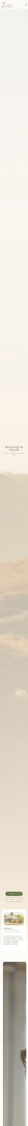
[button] (26, 4)
